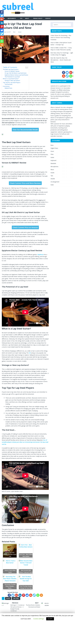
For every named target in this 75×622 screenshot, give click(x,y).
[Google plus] (16, 595)
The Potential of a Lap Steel (12, 77)
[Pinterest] (23, 595)
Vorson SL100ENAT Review (12, 71)
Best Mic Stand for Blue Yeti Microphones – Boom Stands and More (61, 60)
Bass (52, 145)
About (27, 18)
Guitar (19, 32)
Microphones (54, 166)
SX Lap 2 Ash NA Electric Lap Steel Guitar (16, 73)
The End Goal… (9, 84)
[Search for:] (62, 24)
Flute (52, 154)
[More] (41, 595)
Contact (48, 18)
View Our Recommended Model (25, 130)
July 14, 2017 (7, 32)
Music (52, 169)
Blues (8, 598)
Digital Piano (54, 148)
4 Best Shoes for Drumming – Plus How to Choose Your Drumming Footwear (61, 37)
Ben (14, 32)
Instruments (12, 18)
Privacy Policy (37, 18)
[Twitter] (12, 595)
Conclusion (6, 86)
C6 (29, 353)
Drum (52, 151)
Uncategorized (55, 182)
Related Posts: (8, 88)
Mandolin (53, 163)
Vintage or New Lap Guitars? (12, 80)
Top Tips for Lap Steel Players (11, 82)
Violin (52, 185)
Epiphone (41, 254)
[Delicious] (34, 595)
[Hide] (0, 48)
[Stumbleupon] (30, 595)
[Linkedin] (20, 595)
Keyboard (53, 160)
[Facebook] (9, 595)
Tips (21, 18)
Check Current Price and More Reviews (25, 183)
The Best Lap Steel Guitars (10, 69)
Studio (52, 173)
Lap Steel (16, 598)
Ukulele (53, 179)
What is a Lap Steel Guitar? (11, 78)
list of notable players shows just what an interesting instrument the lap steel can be (25, 442)
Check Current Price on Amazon (25, 227)
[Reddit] (27, 595)
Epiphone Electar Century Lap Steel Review (16, 75)
